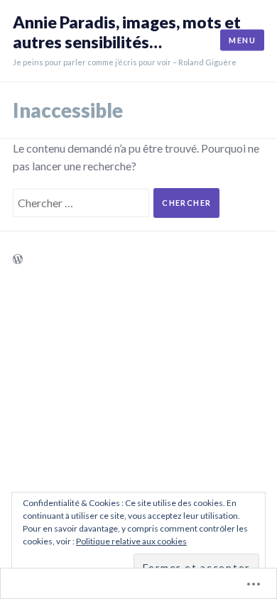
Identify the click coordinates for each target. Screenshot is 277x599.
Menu (242, 40)
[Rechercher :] (83, 201)
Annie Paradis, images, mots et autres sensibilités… (127, 32)
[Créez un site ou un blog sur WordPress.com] (18, 259)
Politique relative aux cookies (131, 541)
